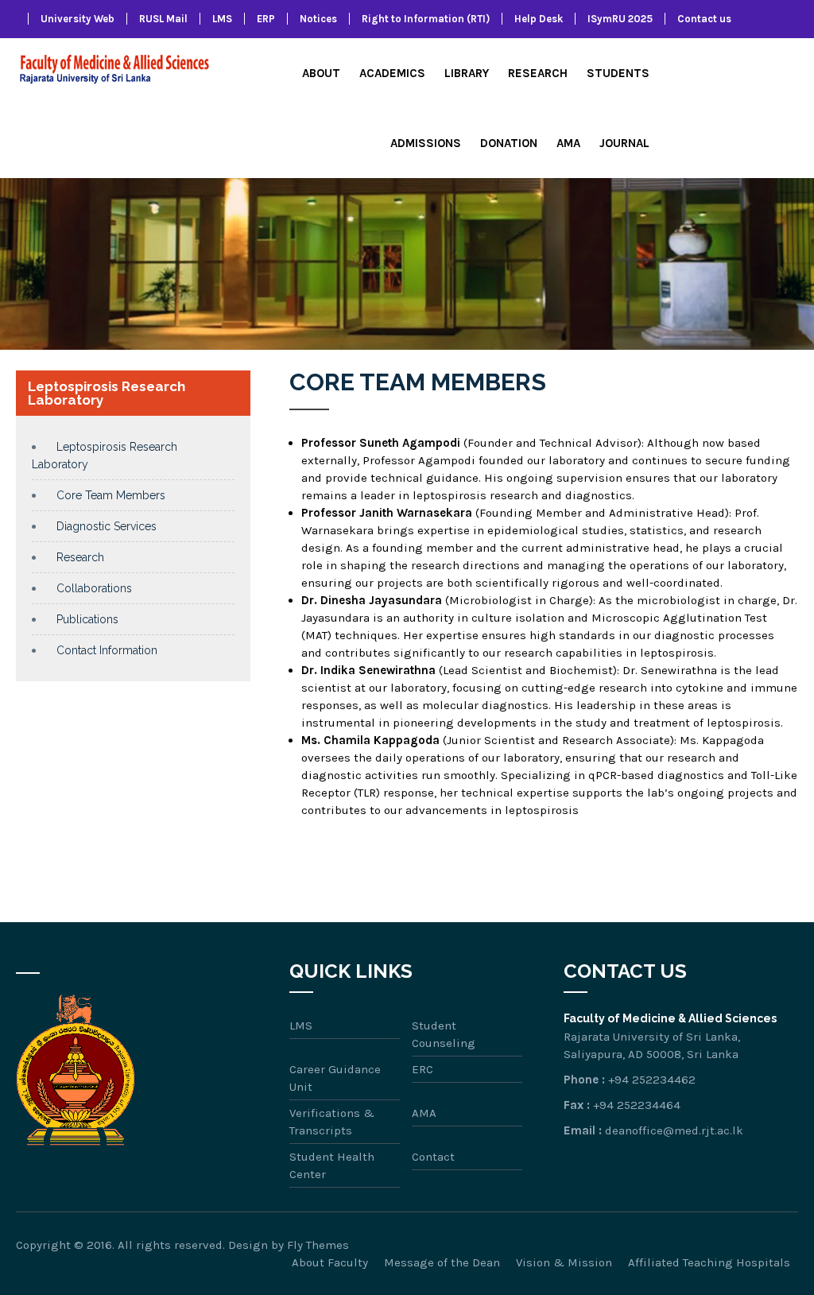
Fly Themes (318, 1245)
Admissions (425, 143)
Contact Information (106, 650)
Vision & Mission (564, 1262)
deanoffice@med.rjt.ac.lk (674, 1130)
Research (538, 73)
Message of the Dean (442, 1262)
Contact (433, 1157)
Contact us (704, 19)
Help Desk (538, 19)
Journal (624, 143)
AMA (568, 143)
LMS (222, 19)
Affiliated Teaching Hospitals (709, 1262)
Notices (318, 19)
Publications (87, 619)
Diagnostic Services (106, 526)
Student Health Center (331, 1165)
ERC (422, 1069)
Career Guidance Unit (335, 1078)
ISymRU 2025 (620, 19)
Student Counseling (443, 1034)
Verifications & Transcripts (331, 1122)
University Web (77, 19)
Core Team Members (110, 495)
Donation (508, 143)
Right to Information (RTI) (426, 19)
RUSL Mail (163, 19)
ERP (266, 19)
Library (466, 73)
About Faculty (330, 1262)
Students (618, 73)
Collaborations (94, 588)
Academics (392, 73)
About (321, 73)
